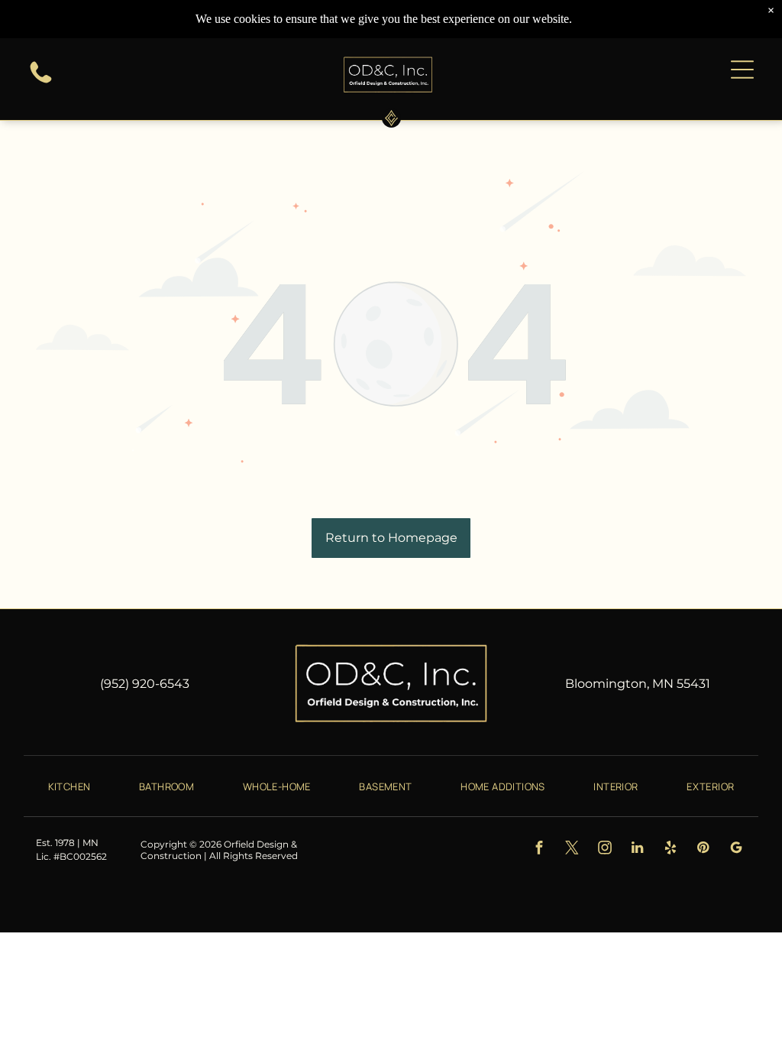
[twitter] (571, 850)
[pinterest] (703, 850)
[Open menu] (742, 69)
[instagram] (604, 850)
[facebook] (538, 850)
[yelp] (670, 850)
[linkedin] (637, 850)
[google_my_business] (735, 850)
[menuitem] (69, 786)
